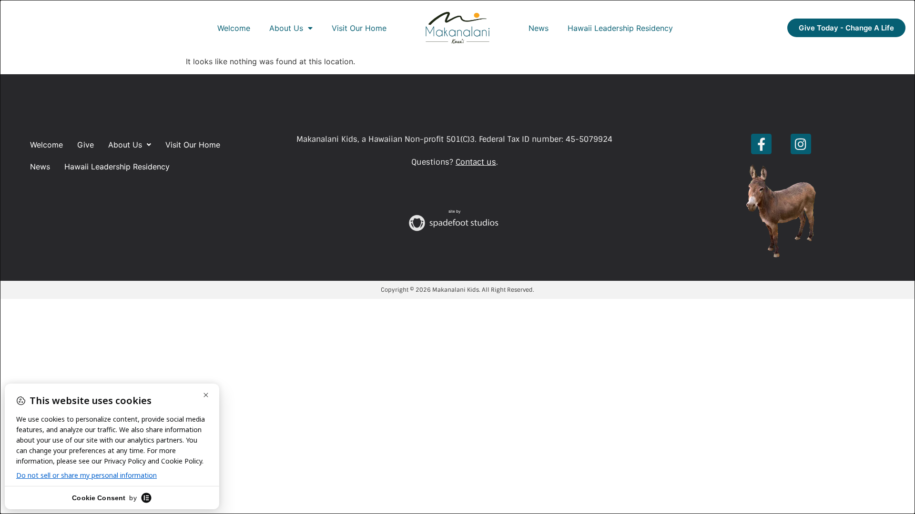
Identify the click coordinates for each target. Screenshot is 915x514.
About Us (286, 28)
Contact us (476, 162)
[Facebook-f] (761, 144)
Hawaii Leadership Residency (620, 28)
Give (85, 144)
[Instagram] (801, 144)
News (539, 28)
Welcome (233, 28)
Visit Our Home (359, 28)
